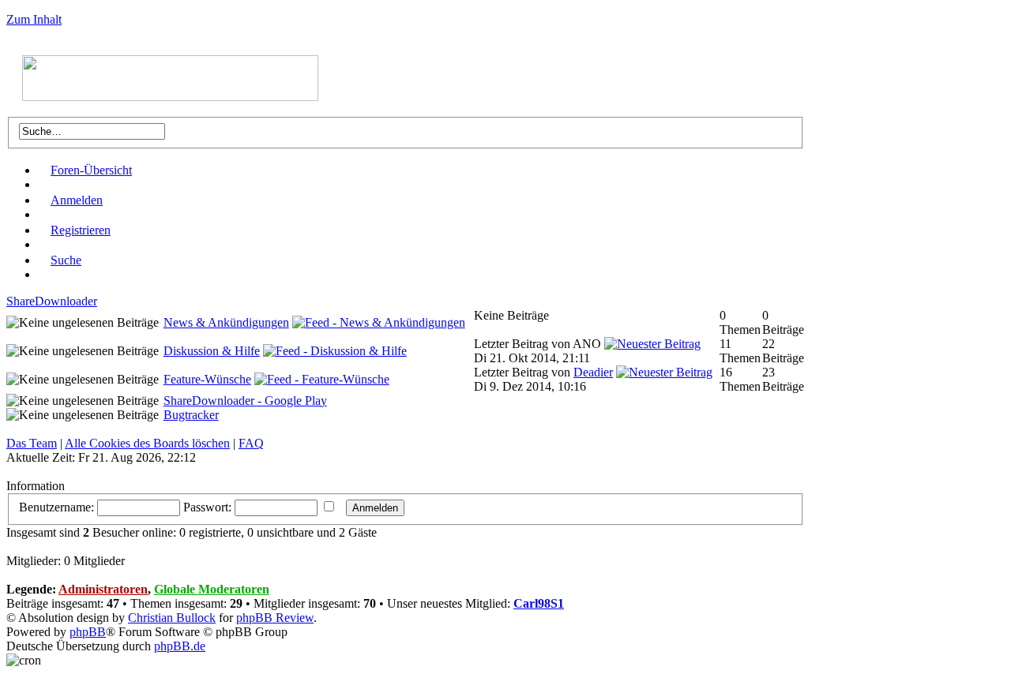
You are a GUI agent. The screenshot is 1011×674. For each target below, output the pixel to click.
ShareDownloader (51, 301)
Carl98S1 (538, 603)
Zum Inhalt (34, 19)
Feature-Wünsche (207, 379)
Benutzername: (56, 507)
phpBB (88, 631)
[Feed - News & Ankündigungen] (378, 322)
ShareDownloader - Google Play (245, 400)
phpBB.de (179, 646)
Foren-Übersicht (91, 170)
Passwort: (207, 507)
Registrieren (81, 230)
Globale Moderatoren (211, 589)
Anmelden (77, 200)
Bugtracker (191, 414)
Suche (66, 260)
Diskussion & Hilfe (211, 351)
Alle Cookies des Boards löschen (147, 443)
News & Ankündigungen (226, 322)
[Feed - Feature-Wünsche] (321, 379)
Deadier (593, 372)
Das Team (31, 443)
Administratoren (103, 589)
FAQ (251, 443)
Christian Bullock (172, 617)
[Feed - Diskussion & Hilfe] (335, 351)
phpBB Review (275, 617)
